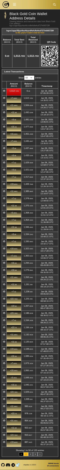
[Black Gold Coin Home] (6, 4)
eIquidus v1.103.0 (29, 465)
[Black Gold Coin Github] (3, 464)
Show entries (29, 78)
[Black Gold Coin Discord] (8, 464)
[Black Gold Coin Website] (18, 464)
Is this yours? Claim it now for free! (30, 33)
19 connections (53, 466)
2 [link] (30, 454)
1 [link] (25, 454)
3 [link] (35, 454)
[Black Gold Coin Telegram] (13, 464)
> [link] (39, 454)
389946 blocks (53, 463)
